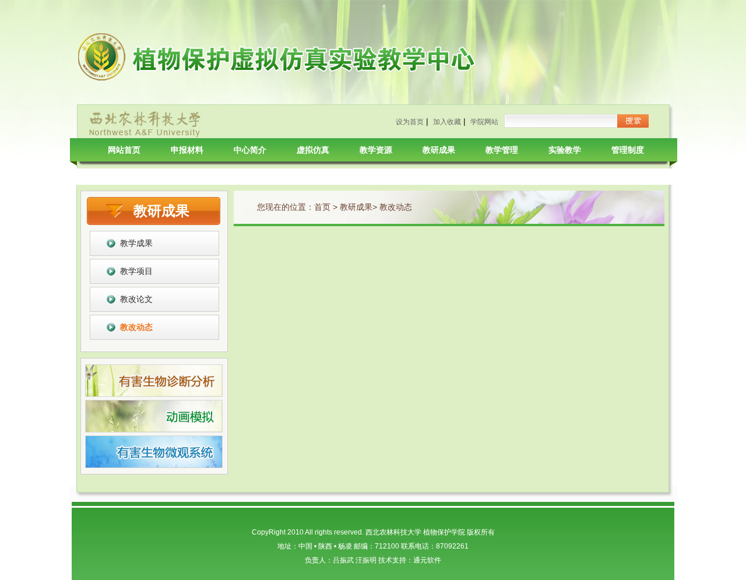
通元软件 (427, 560)
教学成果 (136, 243)
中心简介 (250, 149)
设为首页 (410, 122)
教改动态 (136, 327)
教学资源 (376, 149)
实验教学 (564, 149)
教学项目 (136, 271)
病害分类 (124, 173)
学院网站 (484, 122)
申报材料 (187, 149)
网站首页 (124, 149)
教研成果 (439, 149)
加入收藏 (447, 122)
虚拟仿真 (313, 149)
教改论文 (136, 299)
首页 (322, 207)
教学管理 (501, 149)
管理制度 (627, 149)
